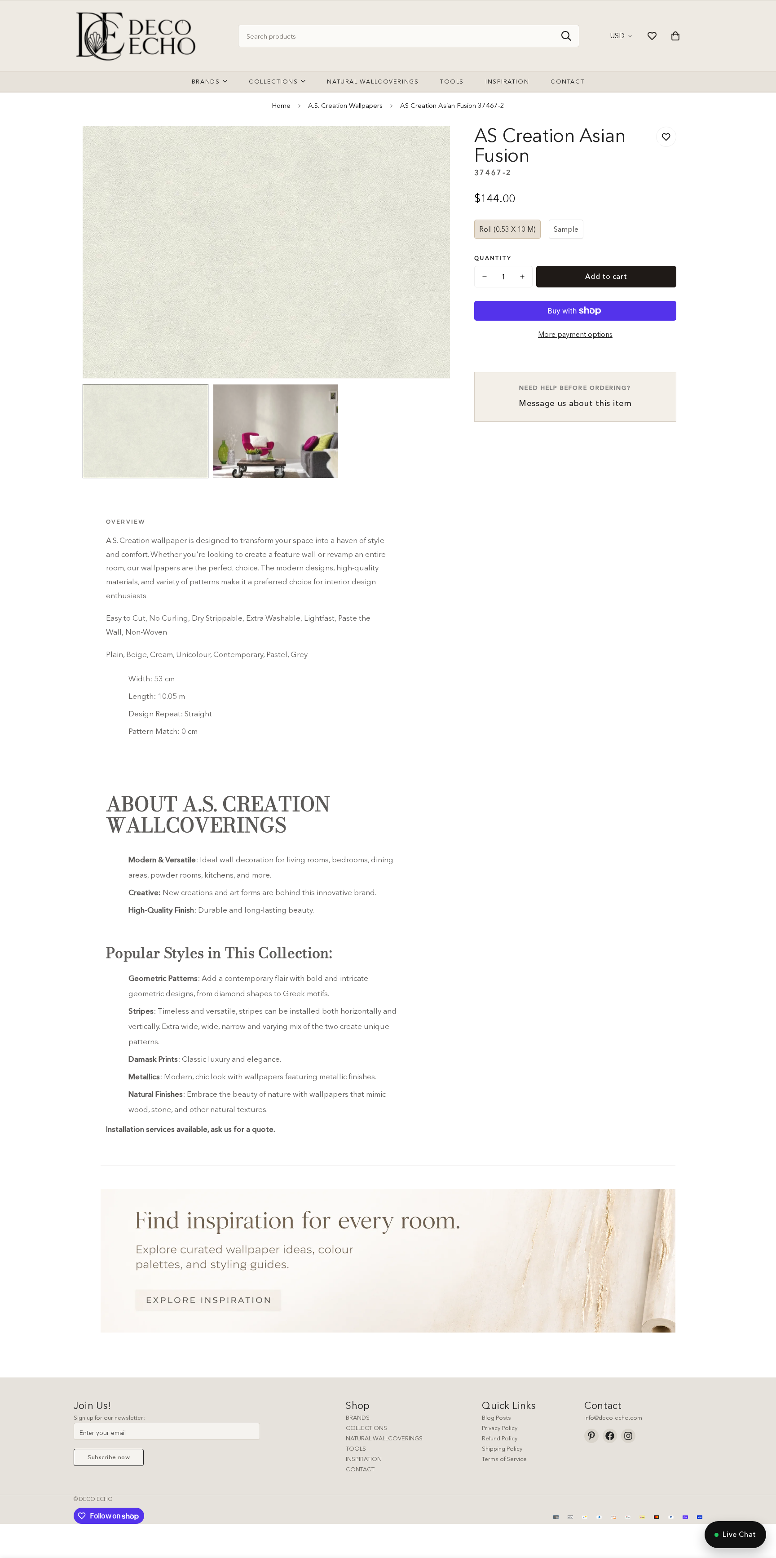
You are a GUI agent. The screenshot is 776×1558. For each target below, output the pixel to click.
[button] (675, 36)
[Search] (566, 36)
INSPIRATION (364, 1458)
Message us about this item (575, 396)
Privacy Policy (499, 1427)
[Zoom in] (431, 145)
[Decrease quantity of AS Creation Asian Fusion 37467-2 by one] (484, 276)
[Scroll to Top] (758, 1509)
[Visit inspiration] (388, 1261)
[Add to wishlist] (666, 137)
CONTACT (360, 1469)
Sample (566, 229)
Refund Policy (499, 1438)
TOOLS (356, 1448)
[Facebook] (610, 1436)
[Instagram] (628, 1436)
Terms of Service (504, 1458)
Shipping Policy (502, 1448)
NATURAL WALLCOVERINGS (384, 1438)
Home (281, 105)
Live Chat (739, 1534)
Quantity (492, 258)
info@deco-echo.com (613, 1417)
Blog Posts (496, 1417)
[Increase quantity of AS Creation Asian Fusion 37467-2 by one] (522, 276)
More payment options (575, 334)
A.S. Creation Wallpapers (345, 105)
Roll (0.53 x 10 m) (507, 229)
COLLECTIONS (366, 1427)
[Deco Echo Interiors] (138, 36)
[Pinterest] (591, 1436)
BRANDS (358, 1417)
